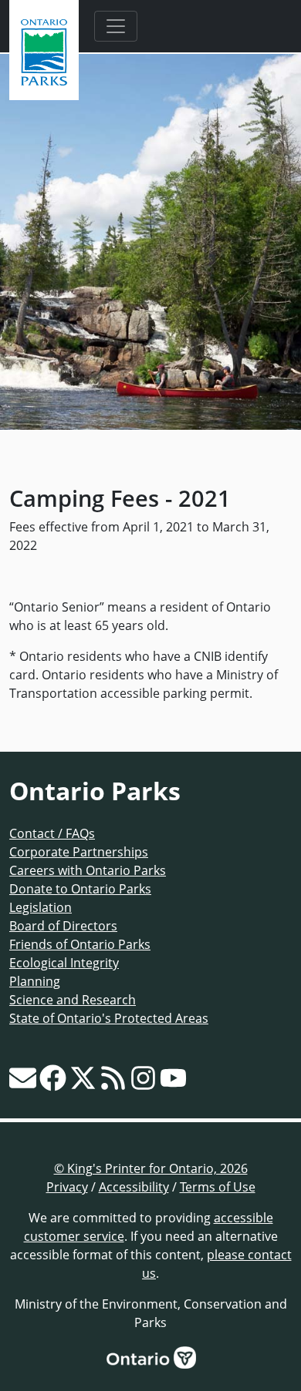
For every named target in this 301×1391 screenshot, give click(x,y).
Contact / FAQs (52, 833)
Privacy (67, 1186)
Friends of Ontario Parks (79, 944)
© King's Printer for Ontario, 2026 (151, 1168)
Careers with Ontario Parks (87, 870)
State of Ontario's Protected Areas (108, 1018)
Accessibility (134, 1186)
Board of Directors (63, 925)
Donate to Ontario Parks (80, 888)
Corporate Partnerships (78, 851)
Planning (34, 981)
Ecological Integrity (64, 962)
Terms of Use (217, 1186)
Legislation (40, 907)
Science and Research (72, 999)
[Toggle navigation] (115, 26)
